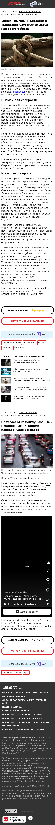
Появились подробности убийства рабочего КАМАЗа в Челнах (28, 397)
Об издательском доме (16, 692)
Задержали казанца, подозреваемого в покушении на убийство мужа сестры (30, 388)
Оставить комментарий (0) (27, 321)
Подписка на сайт (13, 707)
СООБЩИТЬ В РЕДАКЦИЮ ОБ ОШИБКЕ (23, 729)
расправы (19, 91)
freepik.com (43, 473)
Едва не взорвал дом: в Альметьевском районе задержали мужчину (30, 361)
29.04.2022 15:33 (9, 11)
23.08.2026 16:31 (8, 412)
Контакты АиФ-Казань (15, 711)
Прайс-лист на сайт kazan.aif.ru (22, 718)
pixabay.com (7, 69)
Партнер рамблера (26, 811)
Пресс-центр (40, 692)
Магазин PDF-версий (14, 696)
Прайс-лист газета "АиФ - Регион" (22, 714)
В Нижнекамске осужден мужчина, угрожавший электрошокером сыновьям (31, 379)
